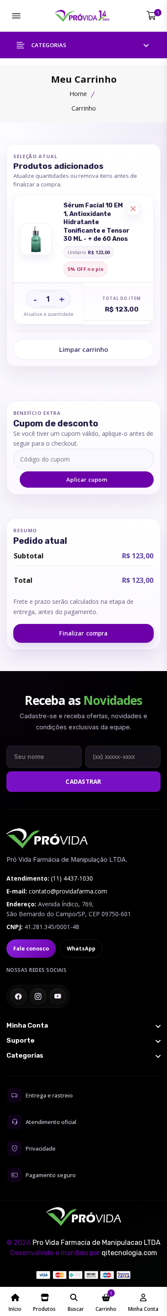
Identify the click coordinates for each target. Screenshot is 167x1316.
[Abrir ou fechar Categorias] (83, 1055)
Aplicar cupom (86, 479)
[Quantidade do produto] (49, 298)
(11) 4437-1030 (72, 878)
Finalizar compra (83, 633)
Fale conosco (31, 948)
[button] (83, 45)
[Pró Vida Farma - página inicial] (47, 838)
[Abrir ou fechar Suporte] (83, 1040)
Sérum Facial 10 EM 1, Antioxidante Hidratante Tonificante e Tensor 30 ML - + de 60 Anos (96, 222)
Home (78, 94)
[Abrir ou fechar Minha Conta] (83, 1025)
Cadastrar (83, 781)
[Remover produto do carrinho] (133, 208)
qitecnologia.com (129, 1253)
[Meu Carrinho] (151, 16)
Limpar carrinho (83, 349)
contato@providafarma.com (68, 891)
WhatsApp (81, 948)
